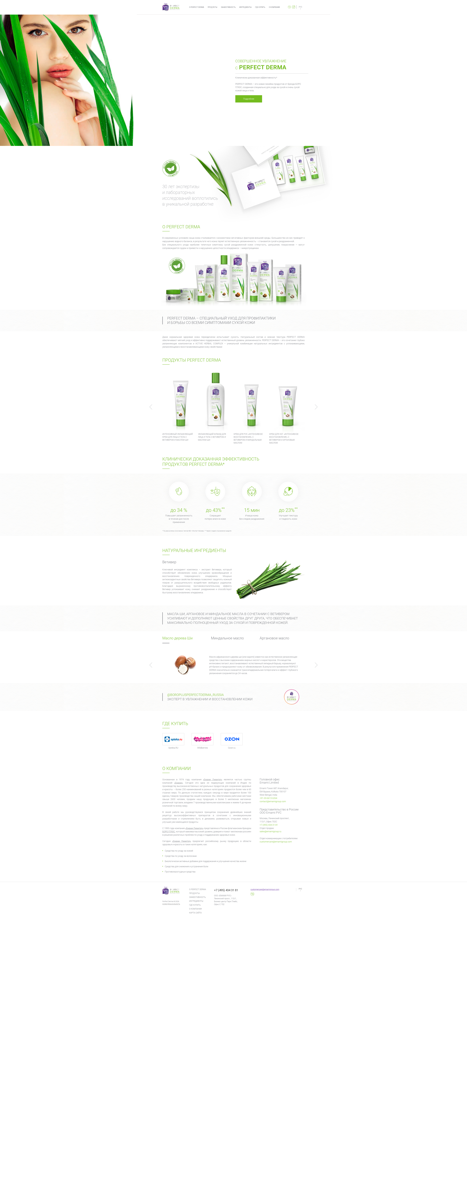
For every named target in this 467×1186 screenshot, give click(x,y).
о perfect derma (196, 7)
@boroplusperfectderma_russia (195, 695)
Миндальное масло (227, 638)
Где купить (195, 905)
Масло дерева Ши (177, 638)
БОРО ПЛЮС (168, 831)
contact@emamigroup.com (273, 801)
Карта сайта (195, 913)
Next (315, 406)
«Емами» (178, 783)
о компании (274, 7)
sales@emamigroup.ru (270, 831)
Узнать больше (180, 412)
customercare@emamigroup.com (276, 841)
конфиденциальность (171, 904)
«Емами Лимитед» (212, 779)
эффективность (228, 7)
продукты (212, 7)
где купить (260, 7)
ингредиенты (245, 7)
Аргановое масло (274, 638)
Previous (152, 406)
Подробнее (248, 99)
